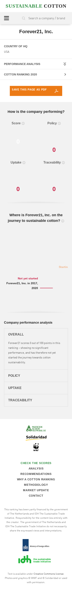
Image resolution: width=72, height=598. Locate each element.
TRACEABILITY (20, 400)
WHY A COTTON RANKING (36, 479)
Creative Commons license (49, 573)
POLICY (14, 375)
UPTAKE (15, 388)
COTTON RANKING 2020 (20, 74)
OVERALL (16, 334)
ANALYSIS (36, 468)
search (23, 18)
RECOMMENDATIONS (36, 474)
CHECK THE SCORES (36, 463)
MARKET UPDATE (36, 490)
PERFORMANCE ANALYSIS (22, 64)
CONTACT (36, 495)
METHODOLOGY (36, 484)
